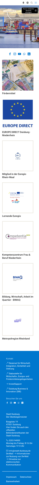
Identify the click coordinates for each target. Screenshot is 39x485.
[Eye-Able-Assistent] (23, 3)
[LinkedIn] (29, 53)
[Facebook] (9, 53)
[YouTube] (19, 53)
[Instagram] (14, 53)
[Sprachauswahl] (27, 3)
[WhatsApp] (24, 53)
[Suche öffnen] (32, 3)
